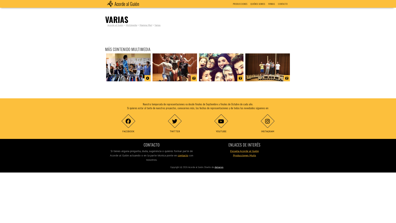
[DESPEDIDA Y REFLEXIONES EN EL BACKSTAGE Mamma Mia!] (128, 67)
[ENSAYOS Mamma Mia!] (175, 67)
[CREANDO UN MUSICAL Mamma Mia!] (267, 67)
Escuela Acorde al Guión (244, 151)
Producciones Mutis (244, 155)
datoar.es (219, 167)
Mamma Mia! (146, 25)
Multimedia (131, 25)
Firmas (271, 3)
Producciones (240, 3)
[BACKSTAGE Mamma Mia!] (221, 67)
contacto (183, 155)
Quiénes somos (257, 3)
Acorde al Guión (126, 3)
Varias (158, 25)
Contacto (283, 3)
